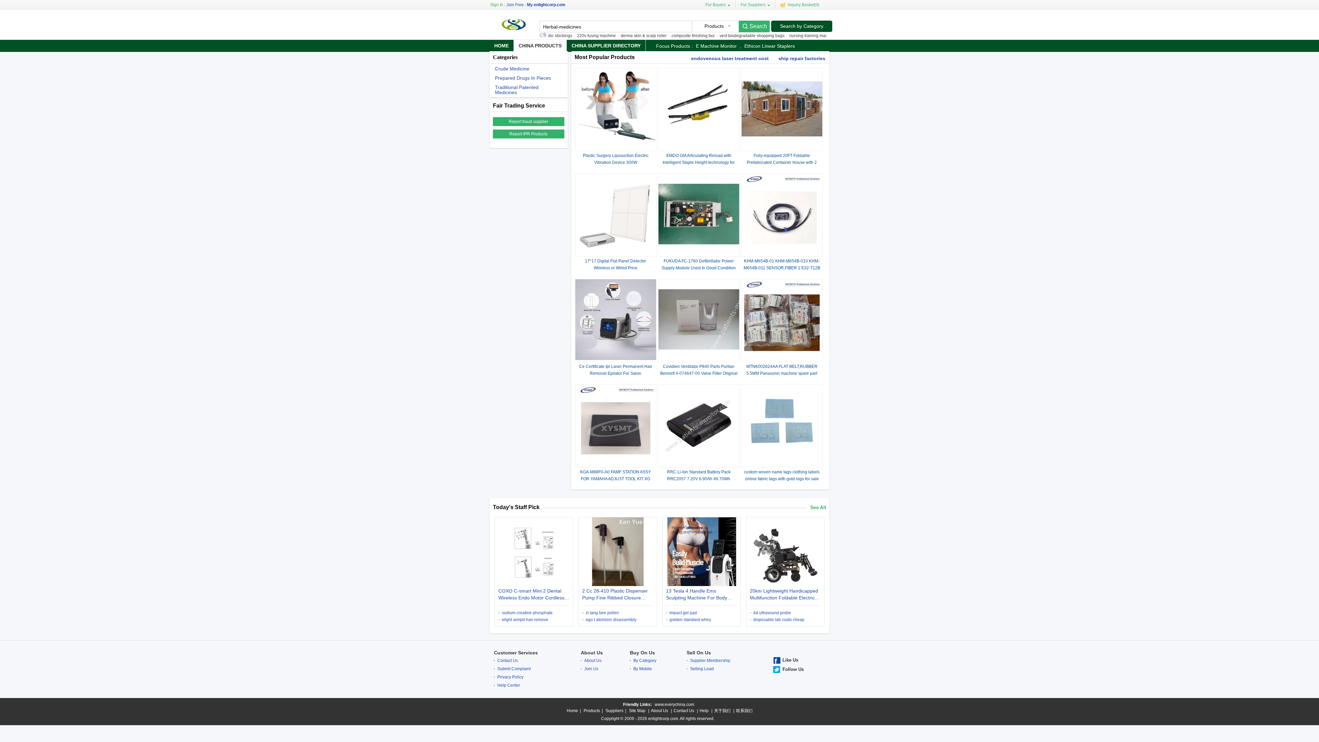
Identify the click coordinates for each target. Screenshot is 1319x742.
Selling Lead (702, 668)
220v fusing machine (575, 35)
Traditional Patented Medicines (517, 90)
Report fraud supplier (528, 121)
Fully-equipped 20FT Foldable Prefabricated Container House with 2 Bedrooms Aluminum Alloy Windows (782, 162)
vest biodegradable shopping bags (730, 35)
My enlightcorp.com (546, 4)
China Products (540, 45)
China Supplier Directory (606, 45)
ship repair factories (801, 58)
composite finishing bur (672, 35)
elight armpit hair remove (525, 619)
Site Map (637, 710)
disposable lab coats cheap (778, 619)
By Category (644, 660)
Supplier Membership (710, 660)
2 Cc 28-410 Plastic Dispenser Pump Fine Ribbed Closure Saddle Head (615, 595)
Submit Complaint (514, 668)
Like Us (790, 660)
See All (818, 507)
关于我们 (722, 710)
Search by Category (801, 26)
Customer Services (516, 652)
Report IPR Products (528, 134)
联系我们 (744, 710)
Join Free (515, 4)
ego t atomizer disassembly (611, 619)
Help (704, 710)
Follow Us (793, 669)
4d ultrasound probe (772, 612)
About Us (592, 652)
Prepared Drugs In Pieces (523, 78)
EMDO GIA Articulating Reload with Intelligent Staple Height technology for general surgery (699, 162)
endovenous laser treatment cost (730, 58)
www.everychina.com (674, 704)
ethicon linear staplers (769, 46)
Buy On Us (642, 652)
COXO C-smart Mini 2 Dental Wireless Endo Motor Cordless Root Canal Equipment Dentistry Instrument (533, 595)
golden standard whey (690, 619)
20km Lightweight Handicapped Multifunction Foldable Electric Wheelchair (784, 595)
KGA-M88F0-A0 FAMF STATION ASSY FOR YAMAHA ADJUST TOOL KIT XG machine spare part (615, 479)
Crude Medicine (512, 68)
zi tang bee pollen (602, 612)
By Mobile (642, 668)
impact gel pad (683, 612)
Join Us (591, 668)
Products (592, 710)
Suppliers (614, 710)
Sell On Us (699, 652)
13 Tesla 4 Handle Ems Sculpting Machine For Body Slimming (696, 595)
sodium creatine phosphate (527, 612)
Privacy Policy (510, 677)
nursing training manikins (791, 35)
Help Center (508, 685)
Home (501, 45)
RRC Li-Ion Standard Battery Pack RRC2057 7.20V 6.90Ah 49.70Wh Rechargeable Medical (699, 479)
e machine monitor (716, 46)
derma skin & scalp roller (622, 35)
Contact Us (507, 660)
